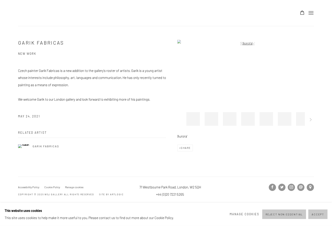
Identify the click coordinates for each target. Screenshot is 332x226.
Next (311, 120)
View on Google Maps (310, 187)
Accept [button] (318, 214)
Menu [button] (310, 13)
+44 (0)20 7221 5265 (170, 194)
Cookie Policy (52, 187)
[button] (193, 119)
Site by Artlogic (111, 194)
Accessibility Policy (28, 187)
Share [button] (186, 147)
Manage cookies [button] (74, 187)
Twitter (281, 187)
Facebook (272, 187)
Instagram (291, 187)
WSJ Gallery (47, 13)
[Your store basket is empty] (302, 13)
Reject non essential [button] (284, 214)
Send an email (300, 187)
